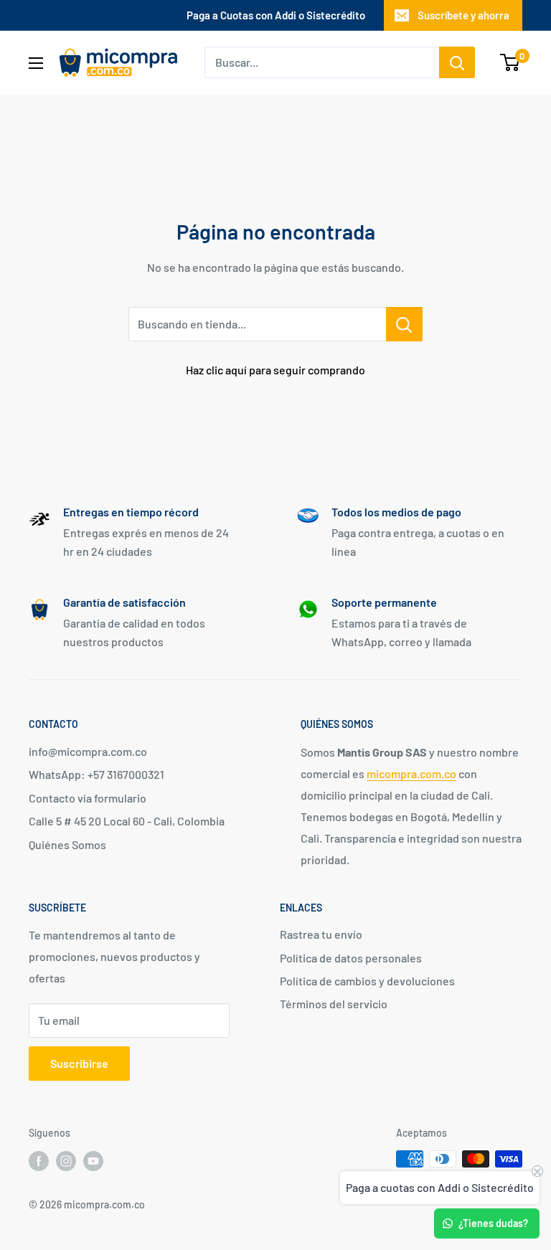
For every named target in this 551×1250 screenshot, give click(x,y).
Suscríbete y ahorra (463, 15)
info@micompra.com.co (88, 751)
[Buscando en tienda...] (404, 324)
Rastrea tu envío (321, 934)
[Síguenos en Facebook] (39, 1160)
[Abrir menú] (36, 63)
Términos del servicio (333, 1003)
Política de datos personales (351, 958)
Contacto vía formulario (87, 798)
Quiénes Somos (67, 844)
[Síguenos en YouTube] (93, 1160)
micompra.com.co (411, 773)
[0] (510, 62)
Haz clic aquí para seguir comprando (275, 370)
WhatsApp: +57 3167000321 (96, 774)
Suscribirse (79, 1063)
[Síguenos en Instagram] (66, 1160)
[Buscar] (457, 62)
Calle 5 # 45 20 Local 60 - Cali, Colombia (127, 821)
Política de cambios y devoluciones (367, 981)
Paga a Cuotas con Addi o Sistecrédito (276, 15)
